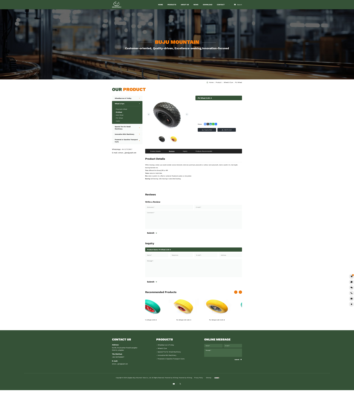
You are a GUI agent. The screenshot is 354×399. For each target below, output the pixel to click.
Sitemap (208, 378)
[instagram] (180, 384)
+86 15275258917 (126, 149)
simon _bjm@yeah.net (127, 152)
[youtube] (174, 384)
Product (219, 82)
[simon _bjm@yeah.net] (351, 298)
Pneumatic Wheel (121, 109)
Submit (150, 233)
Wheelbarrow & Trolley (123, 98)
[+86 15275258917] (351, 282)
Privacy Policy (198, 378)
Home (160, 4)
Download (207, 4)
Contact (221, 4)
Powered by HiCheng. (185, 378)
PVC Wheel (119, 118)
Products (172, 4)
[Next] (187, 114)
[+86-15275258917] (351, 293)
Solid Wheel (119, 115)
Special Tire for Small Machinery (123, 127)
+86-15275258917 (118, 357)
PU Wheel (238, 82)
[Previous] (148, 114)
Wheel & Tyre (228, 82)
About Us (185, 4)
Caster (118, 121)
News (196, 4)
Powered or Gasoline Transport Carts (126, 140)
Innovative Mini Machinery (124, 134)
